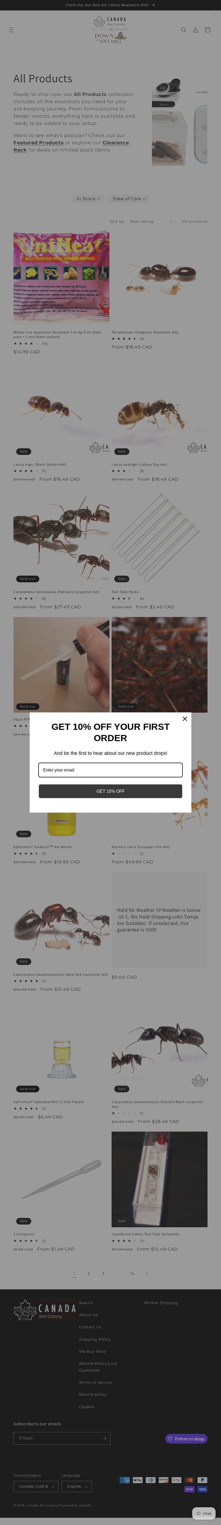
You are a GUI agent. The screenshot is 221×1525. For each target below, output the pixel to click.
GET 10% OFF (110, 791)
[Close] (184, 718)
